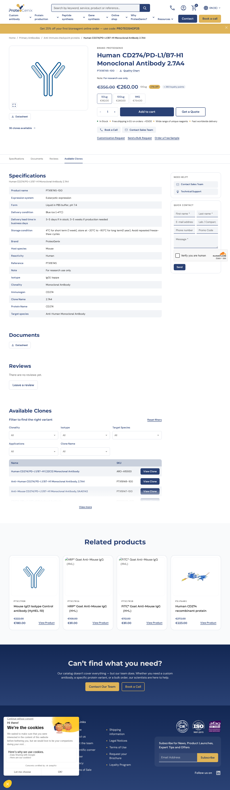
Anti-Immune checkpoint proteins (62, 37)
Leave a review (23, 385)
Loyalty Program (120, 765)
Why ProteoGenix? (139, 17)
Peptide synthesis (67, 17)
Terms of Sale (82, 770)
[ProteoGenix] (20, 8)
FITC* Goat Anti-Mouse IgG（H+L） (140, 609)
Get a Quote (190, 112)
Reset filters (154, 419)
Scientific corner (84, 750)
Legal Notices (118, 741)
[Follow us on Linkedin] (218, 773)
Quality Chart (131, 70)
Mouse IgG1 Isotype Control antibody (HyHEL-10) (33, 609)
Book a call (210, 19)
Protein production (41, 17)
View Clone (150, 471)
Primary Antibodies (29, 37)
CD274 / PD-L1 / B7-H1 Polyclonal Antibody (36, 501)
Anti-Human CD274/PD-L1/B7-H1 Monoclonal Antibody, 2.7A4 (48, 481)
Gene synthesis (94, 17)
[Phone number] (172, 7)
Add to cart (147, 112)
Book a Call (133, 687)
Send (180, 267)
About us (80, 736)
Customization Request (111, 138)
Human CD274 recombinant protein (190, 609)
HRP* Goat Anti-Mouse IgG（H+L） (87, 609)
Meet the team (83, 743)
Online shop (115, 17)
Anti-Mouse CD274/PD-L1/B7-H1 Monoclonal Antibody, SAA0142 (49, 491)
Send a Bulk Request (140, 138)
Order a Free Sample (167, 138)
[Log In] (183, 7)
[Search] (145, 8)
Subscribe (208, 757)
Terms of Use (117, 747)
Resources (164, 19)
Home (12, 37)
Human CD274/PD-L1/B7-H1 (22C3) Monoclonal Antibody (45, 471)
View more (85, 507)
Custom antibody (14, 17)
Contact (188, 19)
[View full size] (14, 105)
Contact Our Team (102, 687)
